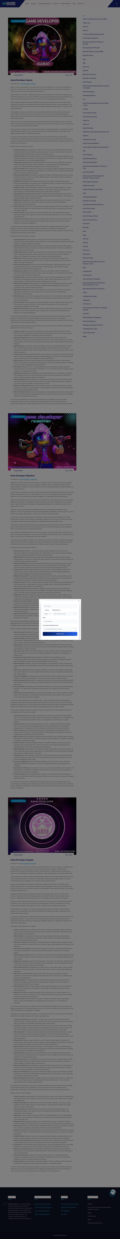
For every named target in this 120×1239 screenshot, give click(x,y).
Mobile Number (56, 610)
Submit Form (60, 634)
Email (44, 618)
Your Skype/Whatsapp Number (51, 625)
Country (47, 610)
